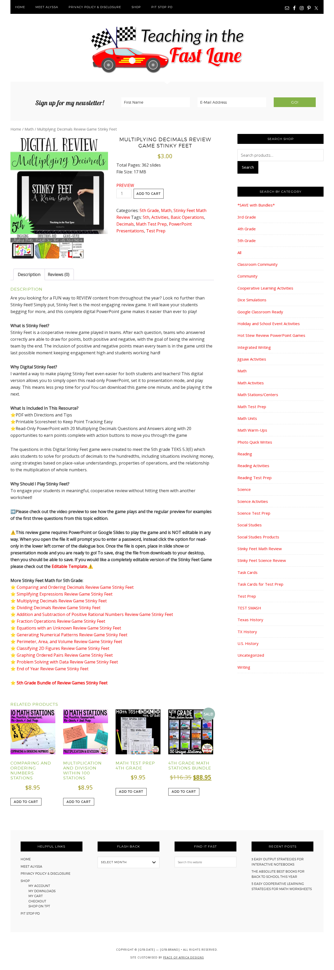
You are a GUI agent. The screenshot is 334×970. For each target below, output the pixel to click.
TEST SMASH (249, 607)
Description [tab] (29, 274)
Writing (243, 667)
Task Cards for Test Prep (260, 584)
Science (244, 489)
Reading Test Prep (254, 477)
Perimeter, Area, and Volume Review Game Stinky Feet (69, 641)
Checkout (37, 901)
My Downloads (42, 891)
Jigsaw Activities (251, 359)
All (239, 252)
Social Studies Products (258, 536)
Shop (25, 881)
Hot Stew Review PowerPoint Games (271, 335)
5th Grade (149, 210)
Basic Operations (187, 217)
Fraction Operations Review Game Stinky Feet (61, 621)
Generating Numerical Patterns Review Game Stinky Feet (72, 635)
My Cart (35, 896)
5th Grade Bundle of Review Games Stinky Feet (62, 683)
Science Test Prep (253, 513)
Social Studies (249, 524)
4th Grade (246, 228)
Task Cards (247, 572)
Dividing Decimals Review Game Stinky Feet (58, 607)
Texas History (250, 619)
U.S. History (248, 643)
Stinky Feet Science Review (261, 560)
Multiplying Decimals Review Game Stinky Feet (62, 601)
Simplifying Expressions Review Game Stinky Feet (64, 594)
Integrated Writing (254, 347)
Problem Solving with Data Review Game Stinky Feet (67, 662)
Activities (160, 217)
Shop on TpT (39, 906)
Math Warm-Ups (252, 430)
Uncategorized (250, 655)
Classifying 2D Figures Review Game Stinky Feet (63, 648)
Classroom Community (257, 264)
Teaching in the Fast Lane (167, 48)
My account (39, 886)
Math (29, 129)
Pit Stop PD (30, 913)
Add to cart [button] (26, 802)
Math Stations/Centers (257, 394)
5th (146, 217)
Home (15, 129)
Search (248, 167)
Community (247, 276)
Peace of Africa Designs (183, 957)
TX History (247, 631)
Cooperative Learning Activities (265, 288)
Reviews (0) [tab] (58, 274)
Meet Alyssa (31, 866)
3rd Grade (246, 217)
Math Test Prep (151, 224)
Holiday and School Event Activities (268, 323)
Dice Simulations (251, 299)
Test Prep (155, 231)
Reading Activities (253, 465)
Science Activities (252, 501)
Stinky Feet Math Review (259, 548)
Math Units (247, 418)
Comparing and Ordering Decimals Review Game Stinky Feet (75, 587)
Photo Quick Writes (254, 442)
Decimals (125, 224)
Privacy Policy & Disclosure (45, 873)
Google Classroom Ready (260, 311)
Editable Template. (70, 566)
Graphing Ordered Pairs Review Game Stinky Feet (65, 655)
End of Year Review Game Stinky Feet (52, 669)
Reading (244, 453)
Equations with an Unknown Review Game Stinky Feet (69, 628)
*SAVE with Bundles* (256, 205)
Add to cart (148, 194)
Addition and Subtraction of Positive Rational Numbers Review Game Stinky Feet (95, 614)
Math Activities (250, 382)
